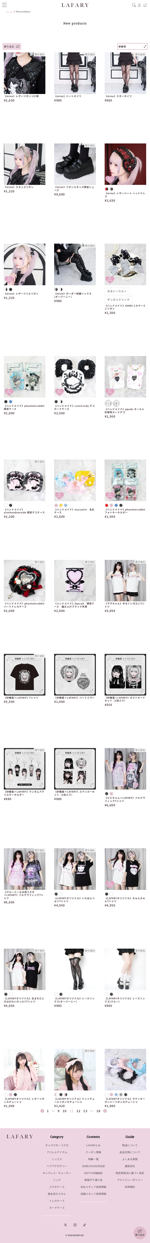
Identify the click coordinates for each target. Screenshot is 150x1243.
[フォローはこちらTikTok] (84, 1225)
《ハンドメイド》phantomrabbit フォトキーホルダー (125, 511)
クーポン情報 (93, 1152)
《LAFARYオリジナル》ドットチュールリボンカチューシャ (74, 1100)
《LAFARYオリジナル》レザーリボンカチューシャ (24, 1100)
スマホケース (57, 1187)
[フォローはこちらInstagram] (75, 1225)
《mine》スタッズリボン (19, 187)
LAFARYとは (93, 1145)
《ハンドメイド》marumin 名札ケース (74, 511)
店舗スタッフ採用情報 (93, 1194)
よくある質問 (130, 1159)
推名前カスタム (57, 1194)
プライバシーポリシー (130, 1180)
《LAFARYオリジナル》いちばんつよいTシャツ (74, 900)
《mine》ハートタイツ (67, 96)
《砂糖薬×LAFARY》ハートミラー (74, 697)
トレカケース (57, 1200)
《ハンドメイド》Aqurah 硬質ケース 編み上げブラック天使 (74, 605)
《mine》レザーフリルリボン (21, 293)
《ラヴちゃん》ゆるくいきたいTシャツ (125, 605)
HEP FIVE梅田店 (93, 1173)
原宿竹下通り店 (93, 1180)
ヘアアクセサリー (57, 1166)
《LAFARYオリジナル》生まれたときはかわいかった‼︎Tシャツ (24, 1000)
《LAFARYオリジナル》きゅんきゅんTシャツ (125, 900)
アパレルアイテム (57, 1152)
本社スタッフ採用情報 (93, 1187)
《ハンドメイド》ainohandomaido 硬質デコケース (24, 511)
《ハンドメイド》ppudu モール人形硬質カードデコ (124, 411)
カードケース (57, 1207)
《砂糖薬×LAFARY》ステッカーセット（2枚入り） (74, 793)
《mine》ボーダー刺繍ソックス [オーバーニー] (73, 295)
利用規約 (130, 1187)
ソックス (57, 1159)
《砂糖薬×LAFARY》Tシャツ (21, 697)
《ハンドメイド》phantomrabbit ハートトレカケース (24, 605)
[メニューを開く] (4, 5)
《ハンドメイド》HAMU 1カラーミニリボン (125, 307)
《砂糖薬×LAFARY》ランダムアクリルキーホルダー (24, 793)
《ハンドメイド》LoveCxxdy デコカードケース (74, 407)
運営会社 (130, 1166)
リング (57, 1180)
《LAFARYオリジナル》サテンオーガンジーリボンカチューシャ (125, 1100)
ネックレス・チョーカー (57, 1173)
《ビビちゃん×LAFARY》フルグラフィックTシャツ (125, 799)
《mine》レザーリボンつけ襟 (21, 96)
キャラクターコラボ (57, 1145)
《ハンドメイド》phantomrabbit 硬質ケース (24, 407)
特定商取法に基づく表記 (130, 1173)
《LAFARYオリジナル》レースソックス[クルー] (125, 1000)
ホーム (9, 11)
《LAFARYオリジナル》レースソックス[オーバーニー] (74, 1000)
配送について (130, 1145)
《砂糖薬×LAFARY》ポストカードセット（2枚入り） (125, 699)
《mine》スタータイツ (118, 96)
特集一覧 (93, 1159)
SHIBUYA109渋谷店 (93, 1166)
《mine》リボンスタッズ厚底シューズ (74, 189)
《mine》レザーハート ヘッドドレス (125, 195)
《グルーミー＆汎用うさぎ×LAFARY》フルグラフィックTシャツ (24, 895)
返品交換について (129, 1152)
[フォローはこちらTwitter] (65, 1225)
